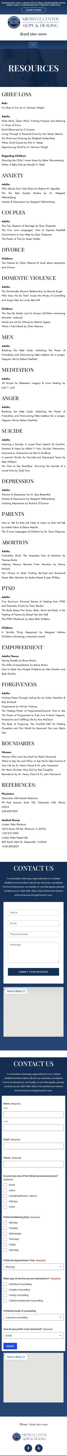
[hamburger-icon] (33, 44)
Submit (10, 1346)
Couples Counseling (19, 1289)
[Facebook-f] (28, 1448)
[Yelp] (39, 1448)
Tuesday (13, 1228)
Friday (12, 1244)
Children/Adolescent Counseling (26, 1300)
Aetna (12, 1190)
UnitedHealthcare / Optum (23, 1195)
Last (5, 1121)
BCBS (12, 1185)
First (5, 1108)
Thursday (14, 1239)
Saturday (14, 1250)
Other (12, 1206)
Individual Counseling (20, 1284)
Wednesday (15, 1233)
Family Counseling (18, 1295)
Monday (13, 1222)
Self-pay (13, 1201)
